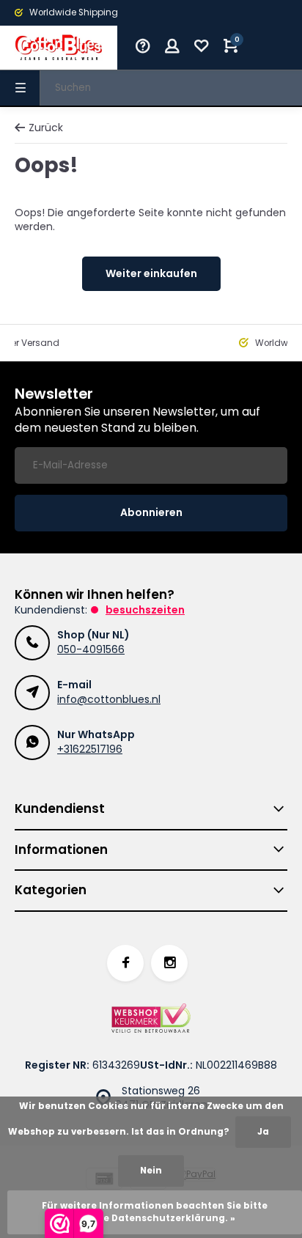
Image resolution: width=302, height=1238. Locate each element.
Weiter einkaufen (151, 273)
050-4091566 (91, 649)
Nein (151, 1170)
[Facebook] (125, 963)
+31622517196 (89, 749)
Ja (263, 1132)
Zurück (46, 128)
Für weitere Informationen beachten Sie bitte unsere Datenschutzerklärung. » (155, 1212)
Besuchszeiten (145, 610)
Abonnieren (151, 512)
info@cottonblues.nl (109, 699)
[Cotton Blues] (59, 48)
